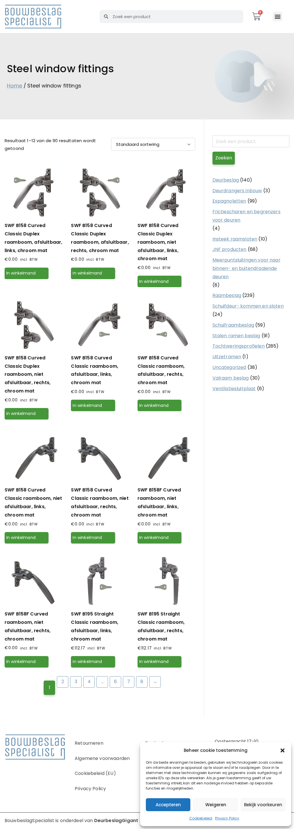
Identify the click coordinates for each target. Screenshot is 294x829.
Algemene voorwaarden (102, 758)
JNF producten (229, 249)
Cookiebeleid (200, 818)
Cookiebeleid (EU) (95, 773)
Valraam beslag (230, 378)
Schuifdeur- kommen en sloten (248, 306)
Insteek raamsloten (235, 239)
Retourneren (89, 743)
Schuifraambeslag (233, 325)
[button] (282, 750)
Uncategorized (229, 367)
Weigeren (215, 805)
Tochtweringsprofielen (238, 346)
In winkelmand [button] (21, 273)
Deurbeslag (225, 180)
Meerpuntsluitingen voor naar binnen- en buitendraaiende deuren (246, 268)
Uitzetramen (226, 356)
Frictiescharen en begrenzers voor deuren (246, 215)
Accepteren (168, 805)
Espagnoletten (229, 201)
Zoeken (223, 158)
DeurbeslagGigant (116, 820)
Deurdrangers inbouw (237, 190)
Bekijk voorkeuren (263, 805)
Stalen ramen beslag (236, 335)
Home (14, 85)
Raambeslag (226, 295)
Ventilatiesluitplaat (234, 388)
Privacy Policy (227, 818)
